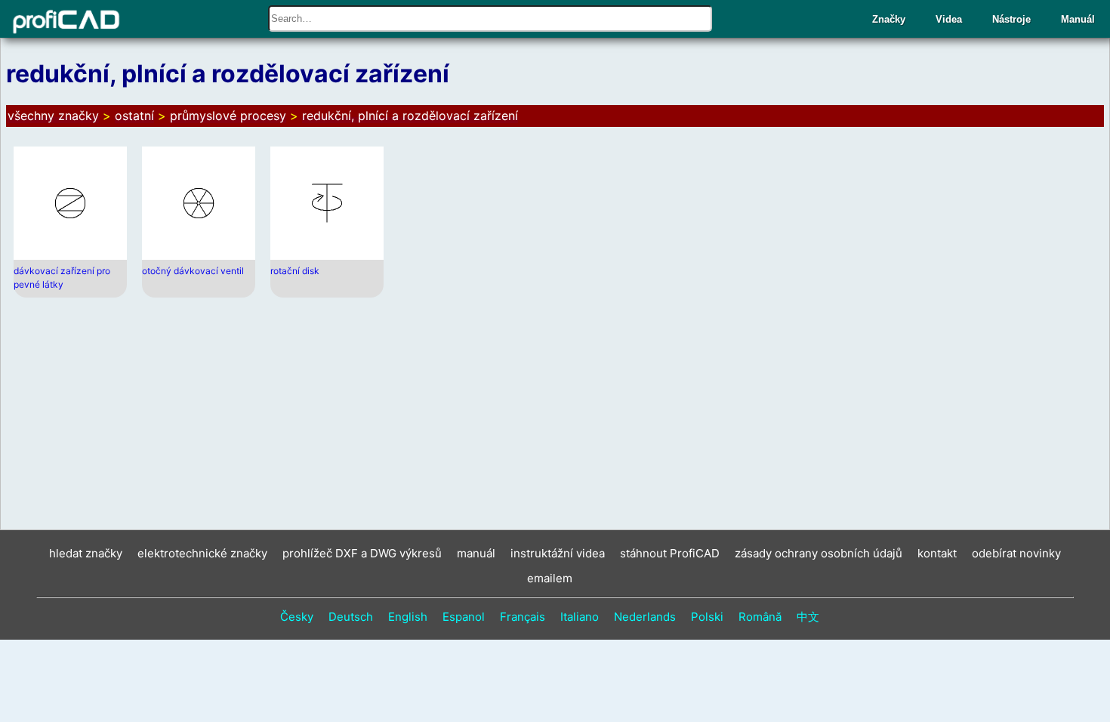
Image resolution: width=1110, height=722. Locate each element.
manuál (476, 553)
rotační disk (294, 270)
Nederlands (645, 616)
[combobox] (490, 18)
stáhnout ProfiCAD (670, 553)
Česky (296, 616)
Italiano (579, 616)
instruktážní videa (557, 553)
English (407, 616)
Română (760, 616)
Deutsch (350, 616)
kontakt (937, 553)
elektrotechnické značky (202, 553)
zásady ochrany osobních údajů (818, 553)
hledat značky (85, 553)
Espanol (463, 616)
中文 (808, 616)
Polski (707, 616)
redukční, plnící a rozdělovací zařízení (410, 115)
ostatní (134, 115)
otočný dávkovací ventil (193, 270)
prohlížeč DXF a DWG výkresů (362, 553)
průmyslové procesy (228, 115)
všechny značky (53, 115)
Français (522, 616)
